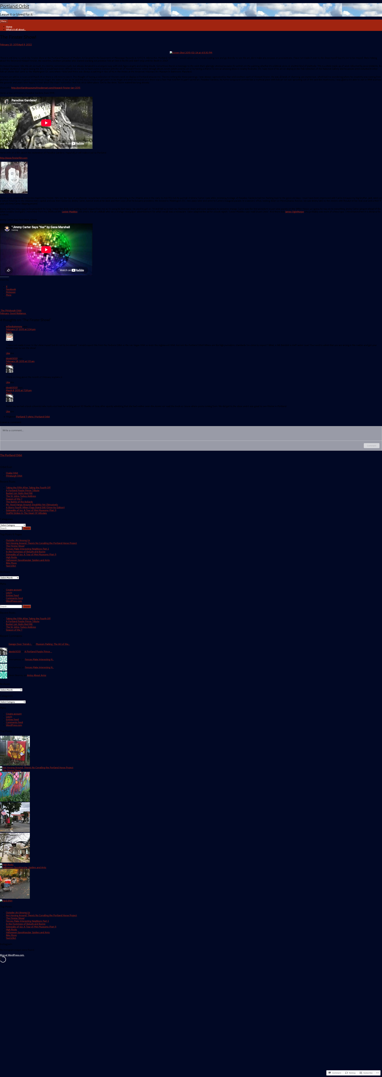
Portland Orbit (14, 6)
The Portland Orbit (11, 455)
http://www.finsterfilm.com (13, 157)
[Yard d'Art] (6, 900)
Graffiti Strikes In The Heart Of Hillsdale (26, 513)
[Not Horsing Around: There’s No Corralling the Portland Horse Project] (36, 767)
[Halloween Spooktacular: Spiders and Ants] (23, 867)
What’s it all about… (16, 29)
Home (9, 26)
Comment (371, 445)
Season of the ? (14, 499)
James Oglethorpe (294, 211)
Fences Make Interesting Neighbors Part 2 (27, 548)
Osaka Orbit (12, 473)
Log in (9, 592)
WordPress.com (14, 601)
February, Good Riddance (13, 313)
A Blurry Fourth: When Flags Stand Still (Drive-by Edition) (35, 507)
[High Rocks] (6, 864)
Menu (3, 21)
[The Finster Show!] (10, 770)
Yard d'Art (11, 565)
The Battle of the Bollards (19, 501)
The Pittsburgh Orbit (10, 310)
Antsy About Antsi (36, 675)
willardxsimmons (14, 326)
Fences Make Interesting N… (39, 659)
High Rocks (11, 557)
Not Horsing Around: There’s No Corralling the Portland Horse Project (41, 543)
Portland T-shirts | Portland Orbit (33, 416)
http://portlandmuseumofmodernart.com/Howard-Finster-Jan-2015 (45, 87)
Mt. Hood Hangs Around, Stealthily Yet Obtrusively (32, 504)
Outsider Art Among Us (18, 540)
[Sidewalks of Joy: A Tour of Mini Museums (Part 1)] (15, 861)
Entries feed (12, 595)
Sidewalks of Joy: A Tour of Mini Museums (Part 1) (31, 510)
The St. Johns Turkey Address (21, 496)
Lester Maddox (69, 211)
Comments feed (14, 598)
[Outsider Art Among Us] (15, 764)
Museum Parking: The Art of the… (53, 644)
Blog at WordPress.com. (12, 955)
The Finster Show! (15, 546)
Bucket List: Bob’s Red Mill (19, 493)
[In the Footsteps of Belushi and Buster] (15, 831)
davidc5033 (11, 358)
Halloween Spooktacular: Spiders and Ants (28, 560)
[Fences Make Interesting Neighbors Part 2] (15, 800)
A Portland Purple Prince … (38, 651)
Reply (9, 332)
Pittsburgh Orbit (14, 475)
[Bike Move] (15, 897)
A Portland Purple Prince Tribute (22, 490)
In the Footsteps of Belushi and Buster (26, 551)
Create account (14, 589)
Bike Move (11, 563)
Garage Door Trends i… (20, 644)
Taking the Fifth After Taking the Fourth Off (28, 487)
